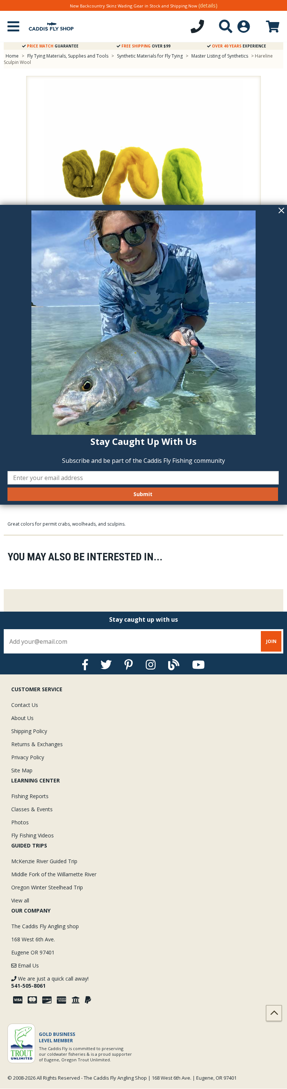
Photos (20, 822)
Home (12, 56)
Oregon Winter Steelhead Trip (47, 887)
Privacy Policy (27, 757)
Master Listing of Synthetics (220, 56)
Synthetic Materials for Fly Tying (150, 56)
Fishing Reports (30, 796)
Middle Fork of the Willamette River (53, 874)
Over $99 (145, 46)
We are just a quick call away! (50, 982)
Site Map (22, 770)
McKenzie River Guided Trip (44, 861)
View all (20, 900)
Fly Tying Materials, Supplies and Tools (67, 56)
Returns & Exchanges (37, 744)
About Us (22, 718)
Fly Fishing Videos (32, 835)
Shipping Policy (29, 731)
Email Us (27, 965)
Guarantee (52, 46)
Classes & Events (32, 809)
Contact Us (24, 704)
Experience (239, 46)
